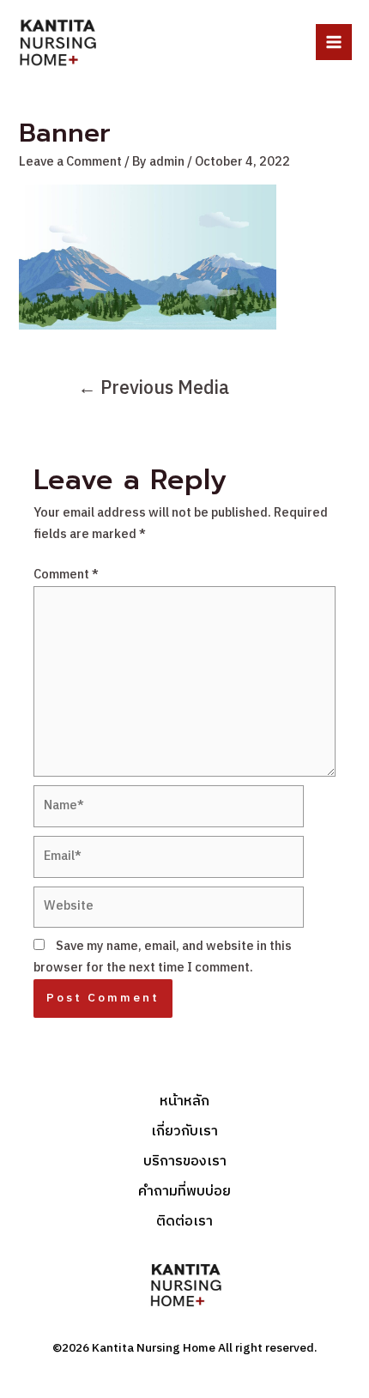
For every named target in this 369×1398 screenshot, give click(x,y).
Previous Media (153, 388)
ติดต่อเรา (184, 1222)
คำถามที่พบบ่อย (184, 1192)
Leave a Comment (70, 162)
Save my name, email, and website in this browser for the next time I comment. (162, 957)
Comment (66, 575)
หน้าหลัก (184, 1102)
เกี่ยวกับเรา (184, 1132)
